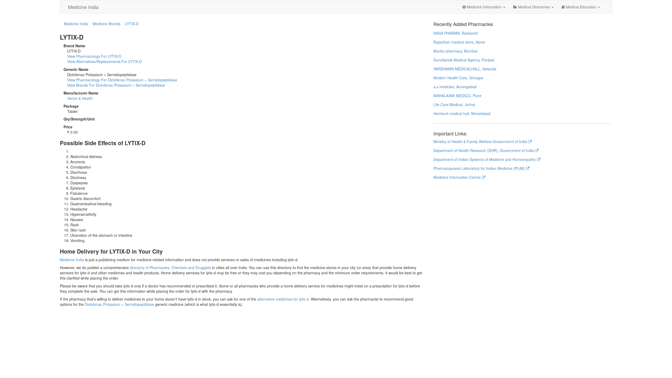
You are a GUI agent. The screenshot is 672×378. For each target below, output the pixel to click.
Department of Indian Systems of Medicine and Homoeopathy (485, 159)
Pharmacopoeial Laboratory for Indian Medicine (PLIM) (479, 168)
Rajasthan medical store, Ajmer (459, 42)
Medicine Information (484, 6)
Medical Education (581, 6)
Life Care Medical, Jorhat (454, 104)
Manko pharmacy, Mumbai (455, 51)
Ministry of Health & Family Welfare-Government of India (480, 141)
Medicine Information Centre (457, 177)
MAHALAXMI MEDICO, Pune (457, 95)
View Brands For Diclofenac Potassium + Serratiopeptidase (116, 85)
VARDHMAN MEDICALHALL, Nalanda (464, 68)
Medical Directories (534, 6)
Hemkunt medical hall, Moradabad (461, 113)
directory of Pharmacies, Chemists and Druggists (170, 267)
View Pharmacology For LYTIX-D (94, 56)
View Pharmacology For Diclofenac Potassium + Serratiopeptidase (122, 79)
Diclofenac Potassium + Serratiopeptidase (119, 304)
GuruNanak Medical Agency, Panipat (463, 59)
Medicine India (83, 6)
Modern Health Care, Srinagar (458, 77)
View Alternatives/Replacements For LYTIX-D (104, 61)
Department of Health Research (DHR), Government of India (484, 150)
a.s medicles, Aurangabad (455, 86)
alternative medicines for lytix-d (283, 299)
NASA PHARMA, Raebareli (455, 33)
